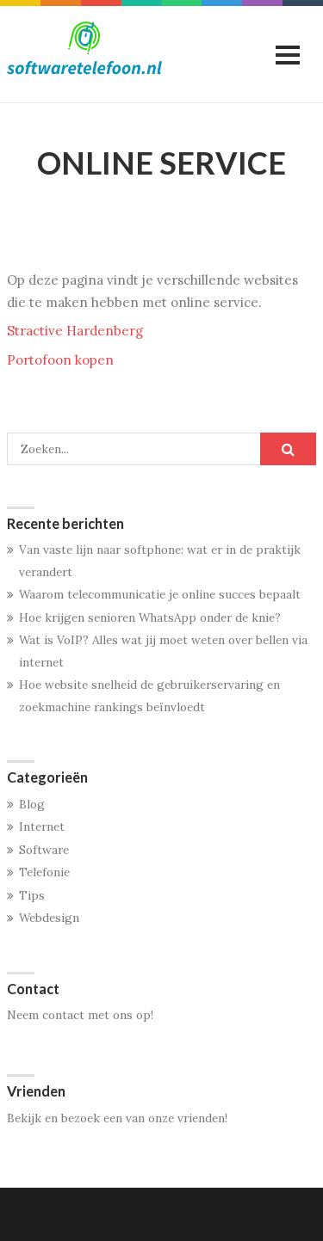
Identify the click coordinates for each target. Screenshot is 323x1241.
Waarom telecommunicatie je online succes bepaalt (160, 594)
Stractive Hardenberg (75, 331)
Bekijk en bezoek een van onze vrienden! (117, 1118)
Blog (32, 804)
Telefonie (44, 872)
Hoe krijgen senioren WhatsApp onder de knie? (150, 617)
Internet (42, 826)
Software (44, 849)
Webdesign (49, 917)
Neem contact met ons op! (80, 1015)
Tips (32, 895)
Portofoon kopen (60, 360)
